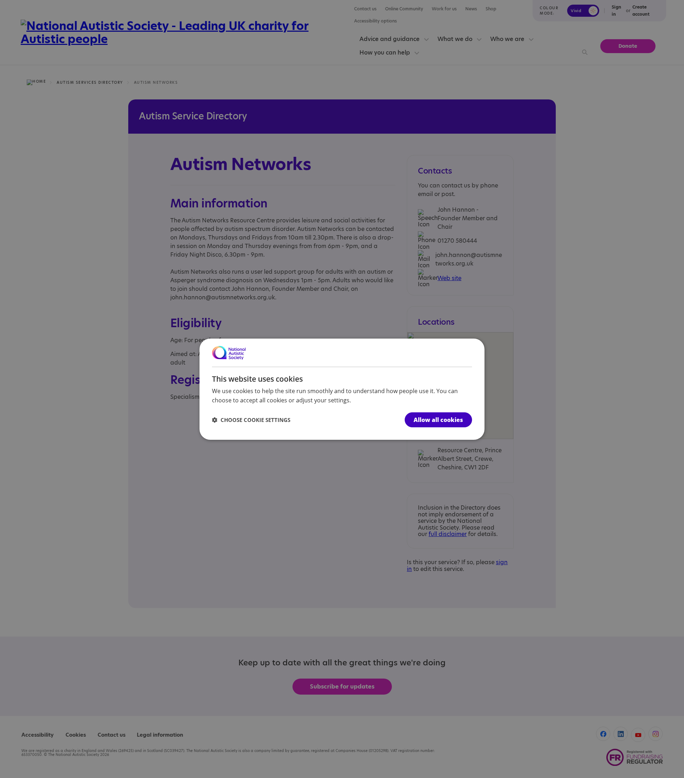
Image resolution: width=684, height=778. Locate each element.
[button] (251, 420)
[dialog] (342, 388)
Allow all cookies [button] (438, 420)
